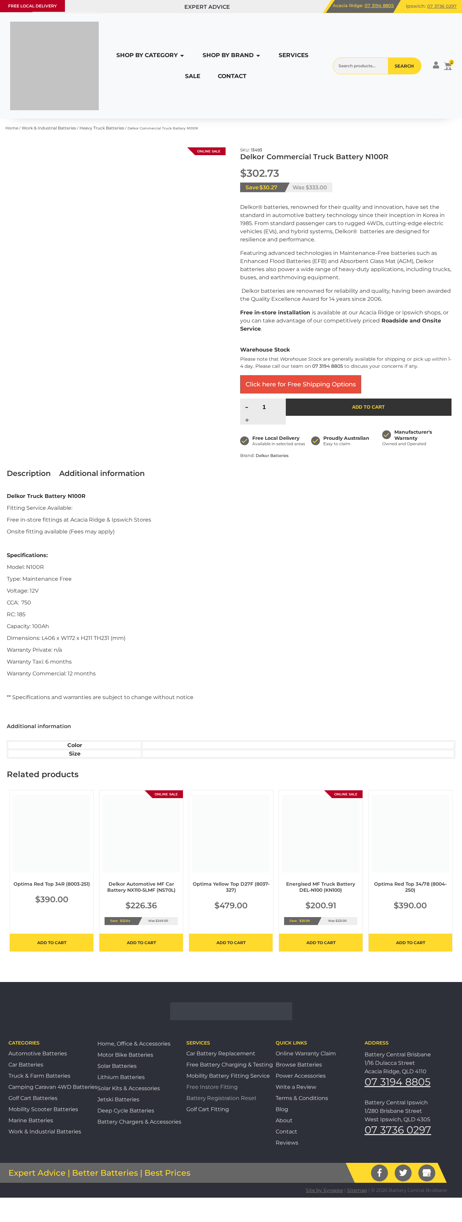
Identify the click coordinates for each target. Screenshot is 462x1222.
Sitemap (357, 1190)
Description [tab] (29, 473)
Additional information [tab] (102, 473)
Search (404, 66)
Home (11, 127)
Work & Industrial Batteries (49, 127)
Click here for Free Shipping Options (301, 384)
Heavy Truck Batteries (101, 127)
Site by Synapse (324, 1190)
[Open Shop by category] (182, 55)
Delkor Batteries (272, 455)
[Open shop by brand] (258, 55)
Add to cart (368, 407)
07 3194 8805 (379, 5)
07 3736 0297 (442, 6)
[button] (32, 6)
